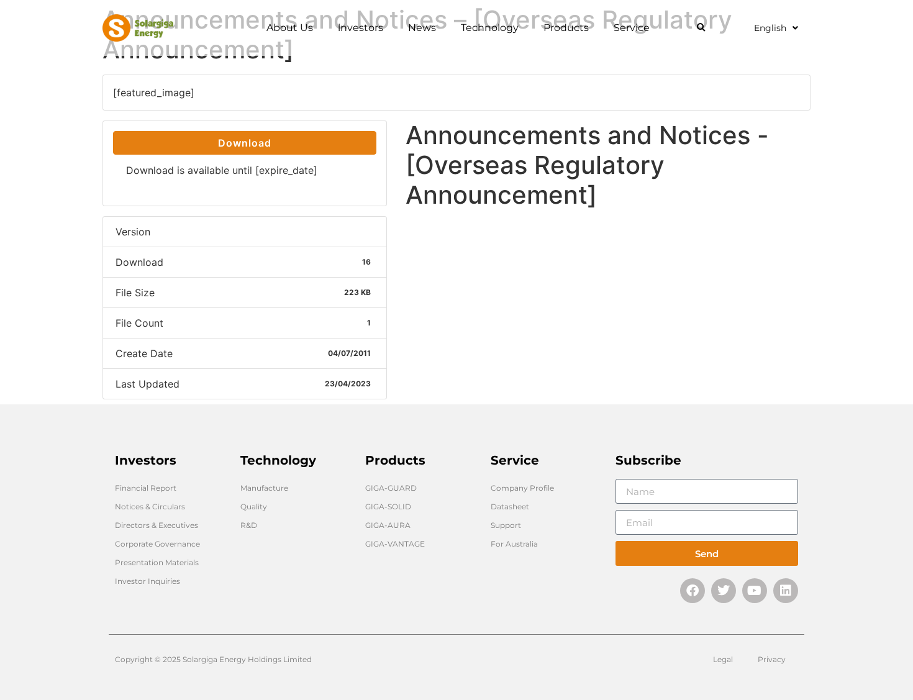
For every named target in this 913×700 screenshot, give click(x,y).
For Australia (514, 543)
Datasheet (510, 506)
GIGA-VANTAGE (395, 543)
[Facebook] (692, 590)
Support (506, 525)
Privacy (772, 659)
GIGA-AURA (388, 525)
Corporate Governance (157, 543)
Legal (723, 659)
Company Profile (522, 488)
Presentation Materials (157, 562)
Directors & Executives (156, 525)
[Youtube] (754, 590)
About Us (289, 28)
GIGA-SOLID (388, 506)
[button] (701, 28)
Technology (490, 28)
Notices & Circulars (150, 506)
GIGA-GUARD (391, 488)
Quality (253, 506)
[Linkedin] (785, 590)
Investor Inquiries (147, 581)
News (422, 28)
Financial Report (145, 488)
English (770, 28)
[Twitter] (723, 590)
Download (244, 143)
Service (632, 28)
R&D (248, 525)
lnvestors (360, 28)
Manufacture (264, 488)
